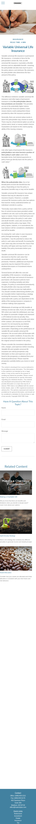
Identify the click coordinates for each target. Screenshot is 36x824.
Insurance (18, 820)
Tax (18, 823)
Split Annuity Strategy (7, 536)
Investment (18, 816)
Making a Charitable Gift (8, 497)
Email (4, 419)
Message (5, 431)
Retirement (18, 814)
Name (4, 408)
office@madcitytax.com (18, 807)
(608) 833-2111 (20, 796)
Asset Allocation (5, 572)
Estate (18, 818)
